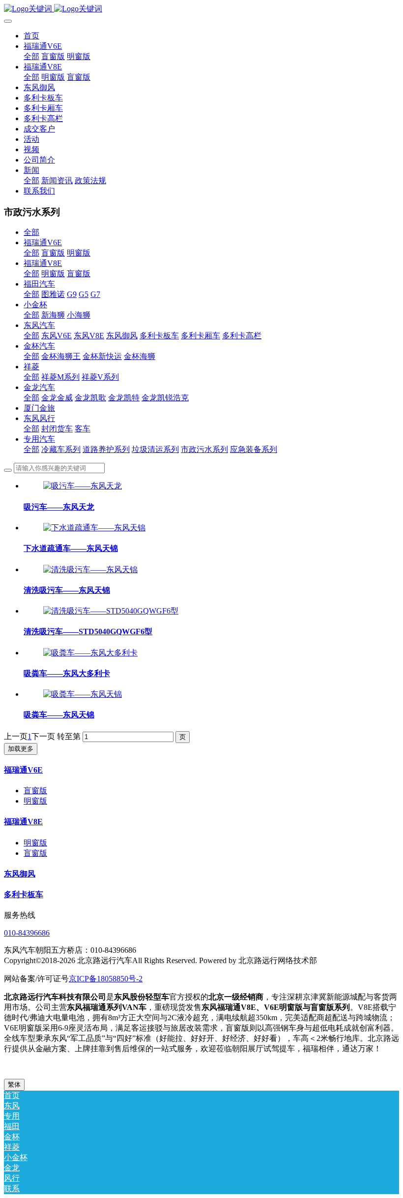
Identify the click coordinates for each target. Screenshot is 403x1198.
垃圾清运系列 (155, 449)
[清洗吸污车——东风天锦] (90, 569)
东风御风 (122, 335)
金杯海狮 (139, 356)
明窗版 (78, 253)
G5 (83, 294)
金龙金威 (57, 397)
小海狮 (78, 315)
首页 (31, 36)
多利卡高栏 (241, 335)
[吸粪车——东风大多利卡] (90, 652)
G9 (72, 294)
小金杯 (35, 304)
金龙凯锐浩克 (165, 397)
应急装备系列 (253, 449)
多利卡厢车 (200, 335)
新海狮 (53, 315)
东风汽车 (39, 325)
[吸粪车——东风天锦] (82, 694)
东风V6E (56, 335)
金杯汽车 (39, 346)
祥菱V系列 (100, 377)
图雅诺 (53, 294)
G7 (95, 294)
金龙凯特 (124, 397)
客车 (82, 428)
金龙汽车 (39, 387)
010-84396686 (27, 933)
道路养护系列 (106, 449)
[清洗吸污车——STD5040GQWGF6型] (110, 611)
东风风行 (39, 418)
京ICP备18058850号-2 (106, 978)
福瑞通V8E (43, 263)
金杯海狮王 (61, 356)
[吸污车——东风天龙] (82, 486)
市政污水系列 (204, 449)
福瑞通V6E (43, 242)
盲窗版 (53, 253)
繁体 (14, 1084)
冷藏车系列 (61, 449)
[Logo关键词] (201, 9)
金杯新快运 (102, 356)
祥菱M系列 (60, 377)
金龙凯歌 (90, 397)
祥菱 (31, 366)
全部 (31, 56)
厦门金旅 (39, 408)
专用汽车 (39, 439)
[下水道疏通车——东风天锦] (94, 527)
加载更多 (20, 748)
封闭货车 (57, 428)
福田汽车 (39, 284)
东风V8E (89, 335)
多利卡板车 (159, 335)
